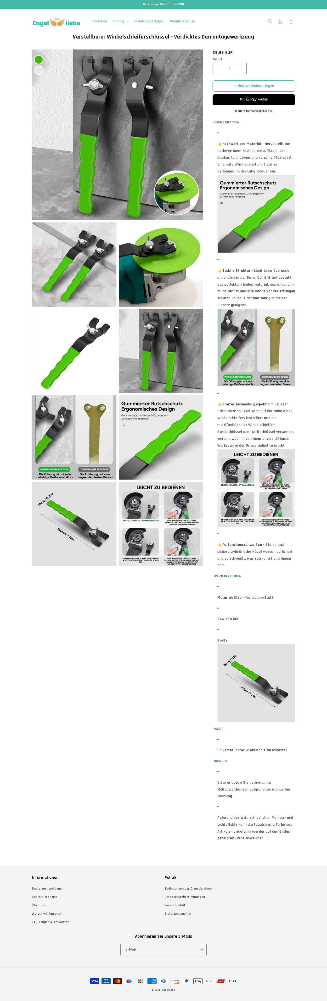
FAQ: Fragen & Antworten (50, 922)
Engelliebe (168, 990)
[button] (120, 21)
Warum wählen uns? (47, 914)
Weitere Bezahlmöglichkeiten (254, 111)
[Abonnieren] (201, 949)
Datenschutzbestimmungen (184, 897)
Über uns (38, 905)
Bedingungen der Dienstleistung (188, 888)
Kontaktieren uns (44, 897)
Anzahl (217, 59)
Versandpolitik (175, 905)
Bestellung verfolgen (47, 888)
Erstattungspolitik (177, 914)
